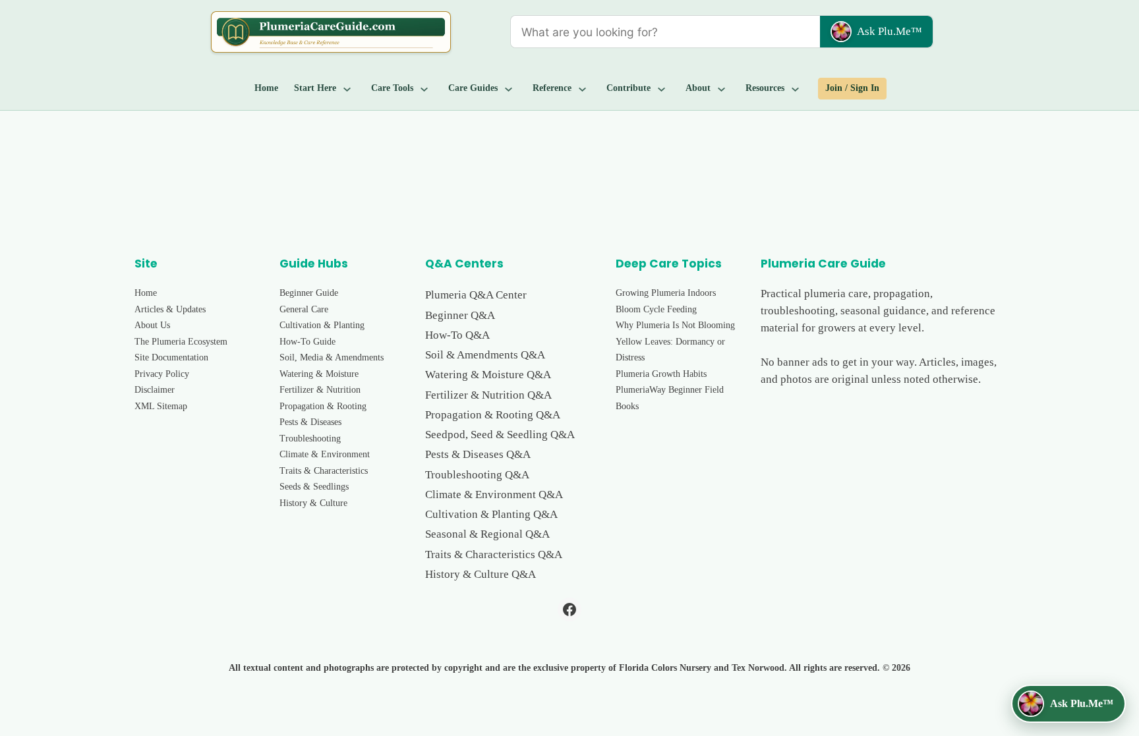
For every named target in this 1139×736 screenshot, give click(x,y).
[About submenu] (722, 89)
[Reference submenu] (582, 89)
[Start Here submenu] (347, 89)
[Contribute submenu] (662, 89)
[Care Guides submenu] (509, 89)
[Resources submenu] (795, 89)
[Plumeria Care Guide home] (331, 32)
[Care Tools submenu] (424, 89)
